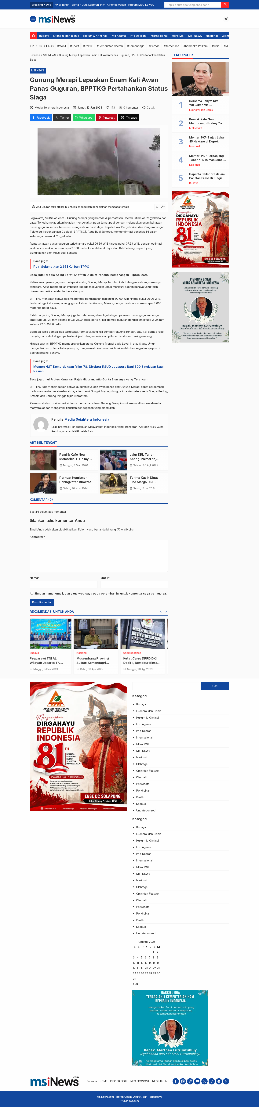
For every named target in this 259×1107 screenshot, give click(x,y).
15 (154, 963)
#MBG (228, 46)
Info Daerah (138, 35)
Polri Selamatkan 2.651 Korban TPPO (61, 266)
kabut (122, 282)
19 (142, 968)
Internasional (159, 35)
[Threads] (190, 1081)
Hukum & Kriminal (95, 35)
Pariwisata (142, 784)
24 (134, 973)
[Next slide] (166, 612)
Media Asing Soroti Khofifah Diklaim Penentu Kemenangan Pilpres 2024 (97, 275)
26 (142, 973)
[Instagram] (183, 1081)
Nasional (212, 35)
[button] (225, 5)
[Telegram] (219, 1081)
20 (146, 968)
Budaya (44, 35)
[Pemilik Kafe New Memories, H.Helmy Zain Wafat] (43, 460)
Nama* (34, 578)
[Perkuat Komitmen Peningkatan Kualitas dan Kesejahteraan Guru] (43, 483)
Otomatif (142, 777)
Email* (105, 578)
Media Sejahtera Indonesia (86, 419)
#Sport (74, 46)
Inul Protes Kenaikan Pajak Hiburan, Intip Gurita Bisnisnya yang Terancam (96, 379)
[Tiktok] (212, 1081)
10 (134, 963)
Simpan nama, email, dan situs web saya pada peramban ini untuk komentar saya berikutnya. (100, 593)
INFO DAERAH (118, 1081)
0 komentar (130, 107)
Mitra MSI (178, 35)
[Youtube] (197, 1081)
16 (158, 963)
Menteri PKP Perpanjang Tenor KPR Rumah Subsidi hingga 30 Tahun (207, 160)
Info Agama (118, 35)
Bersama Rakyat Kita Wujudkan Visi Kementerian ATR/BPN (205, 105)
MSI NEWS (195, 35)
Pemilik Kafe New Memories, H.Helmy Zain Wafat (74, 459)
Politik (140, 797)
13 (146, 963)
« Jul (135, 984)
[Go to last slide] (161, 612)
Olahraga (228, 35)
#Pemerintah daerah (110, 46)
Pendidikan (143, 790)
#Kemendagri (135, 46)
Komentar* (37, 537)
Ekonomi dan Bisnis (66, 35)
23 (158, 968)
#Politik (88, 46)
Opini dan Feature (147, 770)
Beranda (92, 1081)
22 (154, 968)
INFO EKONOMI (139, 1081)
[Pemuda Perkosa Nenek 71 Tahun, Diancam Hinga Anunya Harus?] (145, 634)
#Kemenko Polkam (196, 46)
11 (138, 963)
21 (150, 968)
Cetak (151, 107)
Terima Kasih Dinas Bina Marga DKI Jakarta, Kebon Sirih (145, 482)
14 (150, 963)
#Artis (215, 46)
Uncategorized (88, 653)
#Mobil (61, 46)
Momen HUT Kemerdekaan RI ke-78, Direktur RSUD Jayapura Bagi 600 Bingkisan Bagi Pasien (98, 369)
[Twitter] (204, 1081)
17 (134, 968)
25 (138, 973)
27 (146, 973)
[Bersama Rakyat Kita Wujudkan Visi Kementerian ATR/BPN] (200, 79)
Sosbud (141, 804)
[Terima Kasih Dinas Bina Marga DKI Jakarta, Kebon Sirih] (113, 483)
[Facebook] (176, 1081)
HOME (103, 1081)
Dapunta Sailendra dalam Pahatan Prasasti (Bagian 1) (207, 178)
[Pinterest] (226, 1081)
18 (138, 968)
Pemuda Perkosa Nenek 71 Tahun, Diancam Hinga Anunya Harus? (145, 662)
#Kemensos (171, 46)
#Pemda (154, 46)
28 (150, 973)
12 (142, 963)
